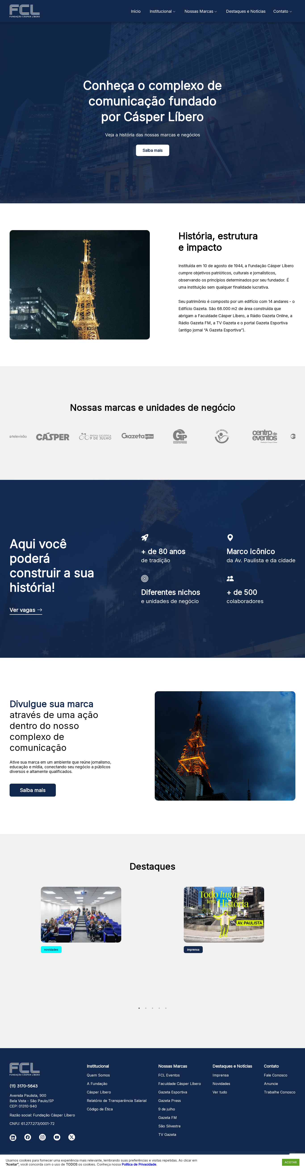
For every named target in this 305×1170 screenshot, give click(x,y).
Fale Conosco (275, 1075)
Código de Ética (100, 1109)
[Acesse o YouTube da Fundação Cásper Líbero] (57, 1137)
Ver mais (152, 1021)
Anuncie (271, 1083)
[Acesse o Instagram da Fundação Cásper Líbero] (42, 1137)
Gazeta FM (167, 1117)
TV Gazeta (167, 1134)
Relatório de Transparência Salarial (116, 1100)
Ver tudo (220, 1092)
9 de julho (166, 1109)
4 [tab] (159, 1008)
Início (136, 11)
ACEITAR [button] (291, 1162)
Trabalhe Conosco (279, 1092)
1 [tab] (139, 1008)
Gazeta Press (169, 1100)
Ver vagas (23, 610)
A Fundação (97, 1083)
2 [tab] (146, 1008)
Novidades (221, 1083)
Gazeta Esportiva (172, 1092)
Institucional (161, 11)
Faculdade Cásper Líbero (179, 1083)
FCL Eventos (169, 1075)
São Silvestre (169, 1126)
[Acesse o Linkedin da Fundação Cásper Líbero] (13, 1137)
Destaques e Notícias (245, 11)
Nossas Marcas (198, 11)
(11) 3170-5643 (24, 1086)
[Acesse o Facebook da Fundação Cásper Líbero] (27, 1137)
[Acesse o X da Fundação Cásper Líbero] (71, 1137)
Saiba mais (153, 150)
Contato (280, 11)
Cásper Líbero (99, 1092)
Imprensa (221, 1075)
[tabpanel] (81, 943)
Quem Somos (98, 1075)
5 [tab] (166, 1008)
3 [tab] (152, 1008)
